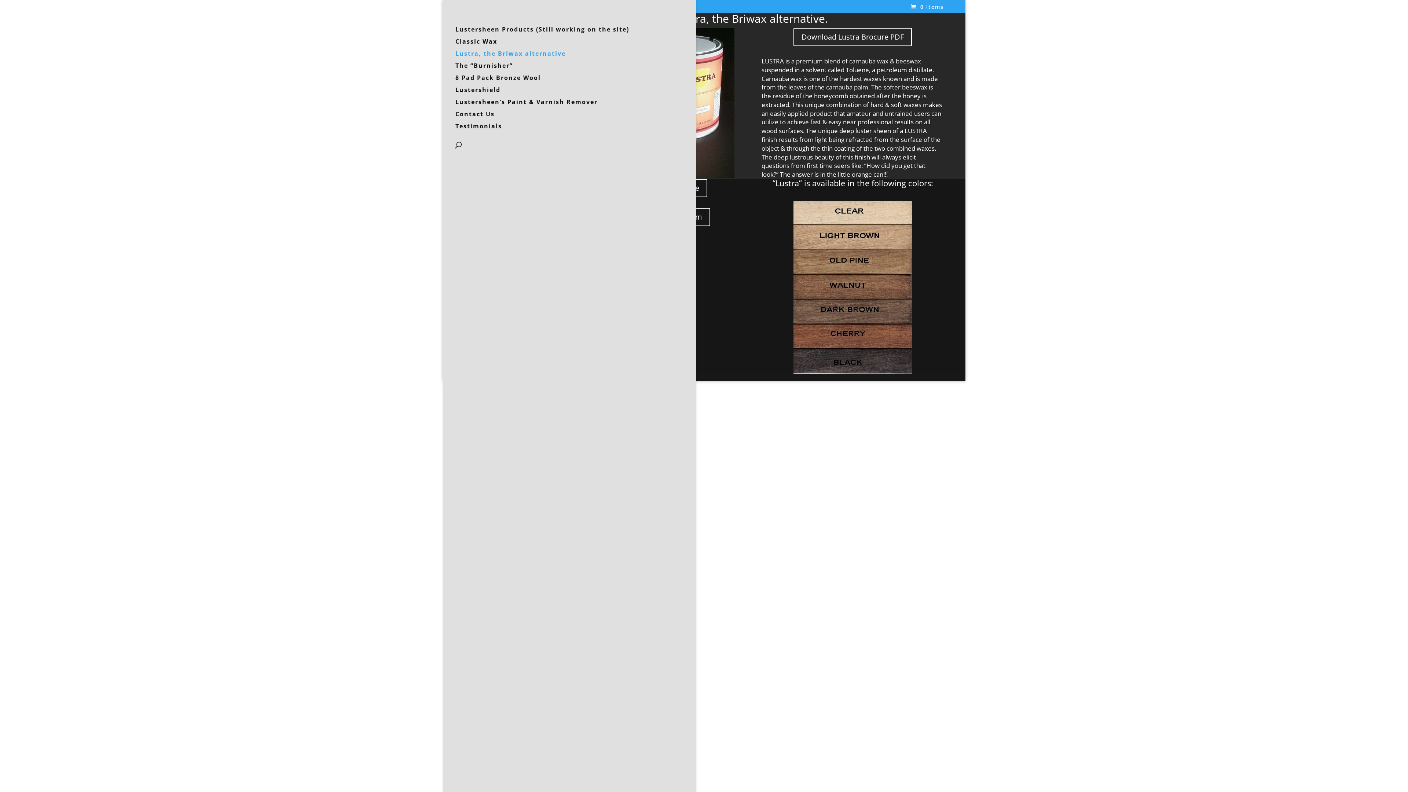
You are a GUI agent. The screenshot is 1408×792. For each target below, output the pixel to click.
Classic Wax (476, 42)
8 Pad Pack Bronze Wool (498, 78)
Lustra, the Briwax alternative (510, 54)
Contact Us (475, 114)
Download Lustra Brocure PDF (853, 37)
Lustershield (477, 90)
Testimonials (478, 127)
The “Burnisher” (484, 66)
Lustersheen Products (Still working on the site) (542, 30)
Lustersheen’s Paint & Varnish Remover (526, 102)
